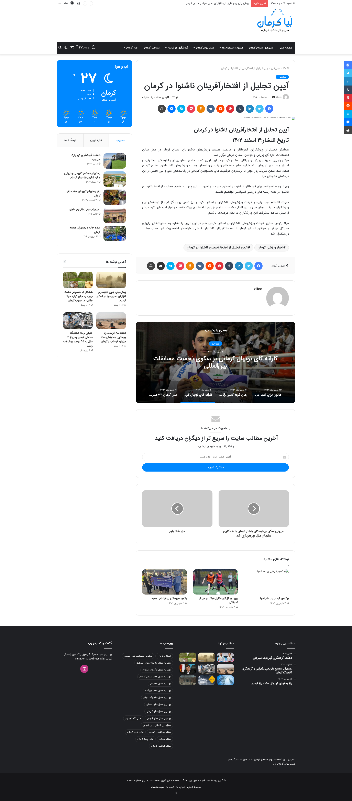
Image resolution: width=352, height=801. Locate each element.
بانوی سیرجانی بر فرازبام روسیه (169, 598)
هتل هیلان (165, 739)
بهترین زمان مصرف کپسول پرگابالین (91, 654)
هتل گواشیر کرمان (161, 746)
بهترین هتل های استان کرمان (155, 676)
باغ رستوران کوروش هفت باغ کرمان (83, 193)
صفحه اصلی (285, 48)
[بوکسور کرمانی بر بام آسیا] (266, 582)
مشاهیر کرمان (152, 48)
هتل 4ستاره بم (133, 718)
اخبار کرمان (132, 48)
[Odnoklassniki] (201, 109)
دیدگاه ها (70, 140)
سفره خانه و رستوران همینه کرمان (85, 229)
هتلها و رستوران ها (232, 48)
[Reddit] (220, 109)
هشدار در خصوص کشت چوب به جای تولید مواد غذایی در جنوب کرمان (210, 3)
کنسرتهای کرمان (205, 48)
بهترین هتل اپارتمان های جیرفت (153, 663)
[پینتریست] (230, 109)
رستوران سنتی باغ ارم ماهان (84, 209)
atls (102, 659)
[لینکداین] (250, 109)
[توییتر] (259, 109)
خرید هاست (157, 787)
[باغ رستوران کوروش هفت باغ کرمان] (114, 197)
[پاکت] (191, 109)
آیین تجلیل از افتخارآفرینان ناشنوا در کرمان (217, 247)
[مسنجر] (171, 109)
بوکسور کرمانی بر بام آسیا (274, 598)
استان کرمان (164, 656)
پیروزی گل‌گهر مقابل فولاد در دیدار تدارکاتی (218, 600)
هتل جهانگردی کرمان (160, 732)
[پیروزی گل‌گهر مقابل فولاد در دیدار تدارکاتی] (215, 582)
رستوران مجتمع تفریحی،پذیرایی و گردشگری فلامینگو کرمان (82, 175)
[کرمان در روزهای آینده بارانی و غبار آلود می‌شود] (206, 680)
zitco (278, 97)
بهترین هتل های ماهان (158, 704)
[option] (200, 362)
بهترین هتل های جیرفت (158, 690)
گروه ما (170, 787)
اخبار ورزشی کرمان (270, 247)
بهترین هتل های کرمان (159, 711)
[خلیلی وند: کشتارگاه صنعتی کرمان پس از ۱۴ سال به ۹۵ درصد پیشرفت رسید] (78, 320)
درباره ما (180, 787)
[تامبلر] (240, 109)
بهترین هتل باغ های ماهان (157, 670)
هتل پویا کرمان (145, 739)
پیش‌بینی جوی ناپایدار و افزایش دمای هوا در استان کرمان (111, 296)
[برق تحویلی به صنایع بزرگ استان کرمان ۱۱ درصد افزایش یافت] (225, 680)
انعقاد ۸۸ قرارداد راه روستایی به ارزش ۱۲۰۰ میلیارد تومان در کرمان (113, 337)
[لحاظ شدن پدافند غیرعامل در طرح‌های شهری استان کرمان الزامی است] (187, 669)
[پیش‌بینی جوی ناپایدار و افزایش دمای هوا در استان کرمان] (111, 280)
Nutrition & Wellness (87, 659)
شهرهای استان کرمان (261, 48)
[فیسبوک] (269, 109)
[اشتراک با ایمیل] (161, 266)
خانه (283, 68)
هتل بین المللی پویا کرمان (157, 725)
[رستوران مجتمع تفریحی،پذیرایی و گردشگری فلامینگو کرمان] (114, 179)
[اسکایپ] (181, 109)
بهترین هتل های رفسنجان (157, 697)
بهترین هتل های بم (160, 683)
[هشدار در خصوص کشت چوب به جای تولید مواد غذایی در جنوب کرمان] (78, 280)
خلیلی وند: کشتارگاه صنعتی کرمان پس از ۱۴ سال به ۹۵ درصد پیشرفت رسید (78, 339)
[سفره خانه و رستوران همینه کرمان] (114, 233)
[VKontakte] (211, 109)
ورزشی (275, 68)
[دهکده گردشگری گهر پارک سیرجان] (114, 161)
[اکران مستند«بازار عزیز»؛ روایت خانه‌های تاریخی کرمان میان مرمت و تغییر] (187, 680)
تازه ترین (96, 140)
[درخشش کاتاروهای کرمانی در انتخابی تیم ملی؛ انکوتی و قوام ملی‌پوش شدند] (225, 657)
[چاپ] (162, 109)
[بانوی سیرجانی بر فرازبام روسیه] (164, 582)
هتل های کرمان (135, 732)
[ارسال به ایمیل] (273, 97)
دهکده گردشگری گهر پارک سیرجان (85, 157)
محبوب (120, 140)
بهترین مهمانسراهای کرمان (138, 656)
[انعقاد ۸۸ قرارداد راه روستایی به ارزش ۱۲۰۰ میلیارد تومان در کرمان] (111, 320)
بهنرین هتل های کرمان (159, 718)
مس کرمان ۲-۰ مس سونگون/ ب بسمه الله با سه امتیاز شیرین (200, 362)
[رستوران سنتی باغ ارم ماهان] (114, 215)
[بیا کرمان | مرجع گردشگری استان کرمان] (274, 21)
